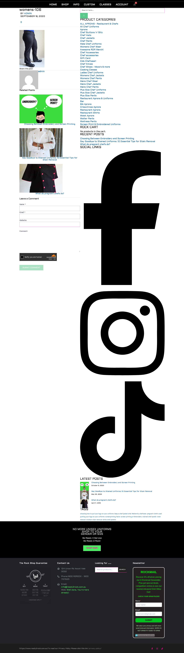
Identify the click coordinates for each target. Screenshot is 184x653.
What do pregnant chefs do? (49, 193)
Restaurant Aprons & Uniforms (96, 99)
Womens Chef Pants (91, 79)
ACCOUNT (122, 4)
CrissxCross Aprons (90, 107)
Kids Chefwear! (88, 61)
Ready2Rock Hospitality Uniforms (92, 0)
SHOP (65, 4)
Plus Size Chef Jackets (92, 93)
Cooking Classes (88, 70)
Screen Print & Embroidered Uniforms (100, 124)
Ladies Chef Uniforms (91, 73)
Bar (82, 101)
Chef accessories (89, 56)
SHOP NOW (92, 548)
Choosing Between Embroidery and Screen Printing (49, 124)
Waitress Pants (88, 122)
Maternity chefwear (139, 513)
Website (23, 220)
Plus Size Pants (88, 96)
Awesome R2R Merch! (91, 50)
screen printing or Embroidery (131, 516)
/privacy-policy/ (94, 648)
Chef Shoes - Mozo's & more (95, 67)
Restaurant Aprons (90, 110)
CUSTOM (89, 4)
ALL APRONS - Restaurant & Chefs (99, 24)
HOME (53, 4)
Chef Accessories (89, 53)
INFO (76, 4)
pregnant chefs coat (154, 513)
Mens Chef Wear (89, 81)
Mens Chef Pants (89, 87)
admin (28, 14)
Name (22, 204)
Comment (23, 231)
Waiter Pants (87, 119)
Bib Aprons (85, 104)
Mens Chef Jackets (90, 84)
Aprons (83, 30)
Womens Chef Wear (90, 47)
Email (22, 212)
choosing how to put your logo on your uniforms (97, 513)
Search (122, 569)
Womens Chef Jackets (92, 76)
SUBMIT (148, 620)
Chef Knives (86, 64)
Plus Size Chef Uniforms (93, 90)
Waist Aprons (87, 116)
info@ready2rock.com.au (73, 587)
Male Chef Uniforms (91, 44)
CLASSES (105, 4)
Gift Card (85, 58)
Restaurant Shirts (90, 113)
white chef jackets (109, 519)
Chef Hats (85, 35)
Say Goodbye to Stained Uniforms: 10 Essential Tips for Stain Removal (49, 159)
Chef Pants (86, 41)
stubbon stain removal (94, 519)
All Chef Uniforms (89, 27)
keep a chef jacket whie (122, 513)
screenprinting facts (112, 516)
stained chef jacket (149, 516)
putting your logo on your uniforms (92, 516)
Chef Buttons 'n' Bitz (91, 33)
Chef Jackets (87, 38)
